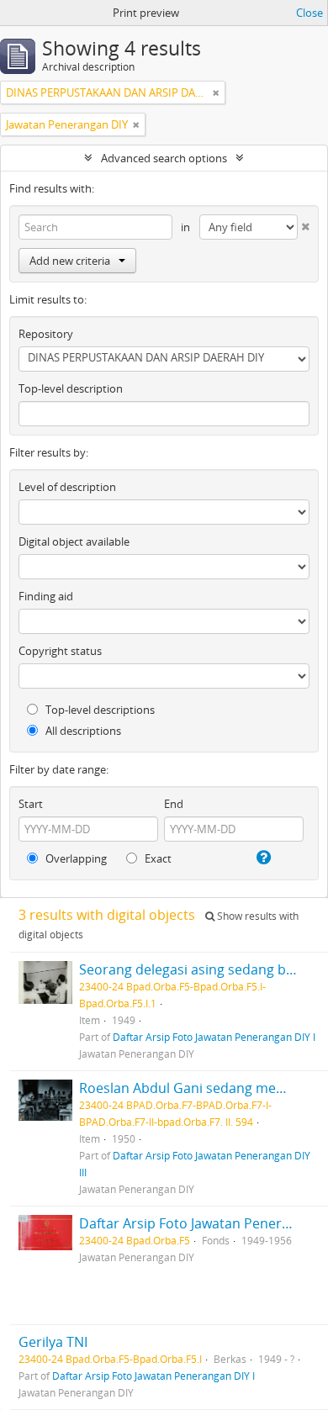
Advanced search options (164, 158)
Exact (157, 858)
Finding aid (46, 596)
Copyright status (60, 650)
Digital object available (74, 541)
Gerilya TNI (53, 1342)
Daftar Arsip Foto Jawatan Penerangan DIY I (214, 1036)
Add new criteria (69, 260)
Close (309, 12)
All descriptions (82, 730)
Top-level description (71, 388)
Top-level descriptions (99, 709)
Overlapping (75, 858)
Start (31, 803)
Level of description (67, 486)
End (173, 803)
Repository (46, 333)
